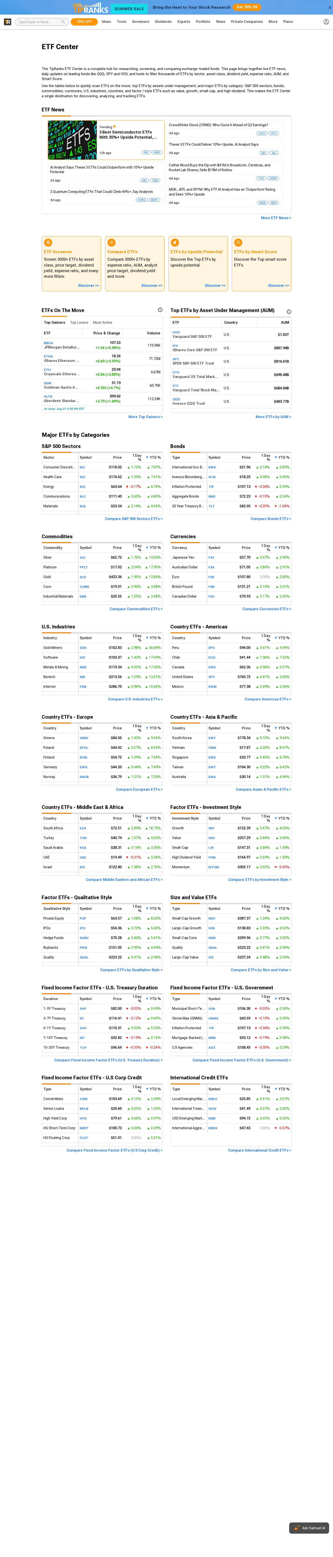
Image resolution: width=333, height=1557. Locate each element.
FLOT (84, 1137)
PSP (83, 918)
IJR (211, 848)
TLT (211, 506)
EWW (212, 687)
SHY (83, 1008)
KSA (83, 848)
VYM (211, 857)
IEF (82, 1037)
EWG (83, 767)
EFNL (84, 757)
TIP (211, 487)
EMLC (212, 1099)
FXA (211, 567)
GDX (83, 648)
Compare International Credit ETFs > (259, 1150)
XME (83, 667)
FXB (211, 587)
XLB (83, 506)
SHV (83, 1028)
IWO (211, 918)
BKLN (84, 1108)
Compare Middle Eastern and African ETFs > (124, 879)
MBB (212, 1037)
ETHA (48, 356)
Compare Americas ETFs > (268, 699)
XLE (82, 487)
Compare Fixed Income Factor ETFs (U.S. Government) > (242, 1060)
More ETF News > (276, 218)
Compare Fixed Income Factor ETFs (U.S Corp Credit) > (115, 1150)
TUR (83, 838)
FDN (83, 687)
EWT (212, 767)
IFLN (211, 477)
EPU (211, 648)
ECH (211, 657)
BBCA (48, 343)
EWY (211, 738)
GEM (47, 383)
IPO (82, 928)
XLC (83, 496)
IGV (82, 657)
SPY (176, 359)
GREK (84, 738)
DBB (83, 596)
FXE (211, 577)
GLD (83, 577)
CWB (84, 1099)
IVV (175, 346)
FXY (211, 557)
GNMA (213, 1018)
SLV (83, 557)
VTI (175, 386)
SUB (211, 1008)
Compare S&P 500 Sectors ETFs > (134, 519)
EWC (212, 667)
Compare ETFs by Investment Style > (259, 879)
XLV (82, 477)
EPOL (84, 748)
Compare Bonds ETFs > (271, 519)
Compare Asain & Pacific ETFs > (263, 789)
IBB (82, 677)
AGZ (211, 1047)
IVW (211, 928)
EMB (211, 1118)
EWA (212, 777)
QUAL (84, 957)
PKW (83, 947)
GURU (84, 938)
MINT (84, 1128)
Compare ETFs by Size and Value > (261, 970)
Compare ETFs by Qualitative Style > (131, 970)
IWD (211, 838)
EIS (82, 867)
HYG (83, 1118)
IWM (211, 938)
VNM (212, 748)
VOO (176, 332)
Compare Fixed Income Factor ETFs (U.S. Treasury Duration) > (108, 1060)
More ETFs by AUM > (273, 417)
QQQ (176, 399)
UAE (83, 857)
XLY (82, 467)
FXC (211, 596)
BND (211, 496)
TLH (83, 1047)
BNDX (212, 1128)
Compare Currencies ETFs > (266, 609)
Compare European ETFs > (139, 789)
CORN (84, 587)
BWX (212, 467)
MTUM (213, 867)
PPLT (84, 567)
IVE (211, 957)
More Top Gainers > (145, 417)
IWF (211, 828)
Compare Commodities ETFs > (136, 609)
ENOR (84, 777)
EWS (212, 757)
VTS (176, 372)
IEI (82, 1018)
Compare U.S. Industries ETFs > (135, 699)
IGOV (212, 1108)
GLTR (48, 396)
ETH (47, 370)
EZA (83, 828)
